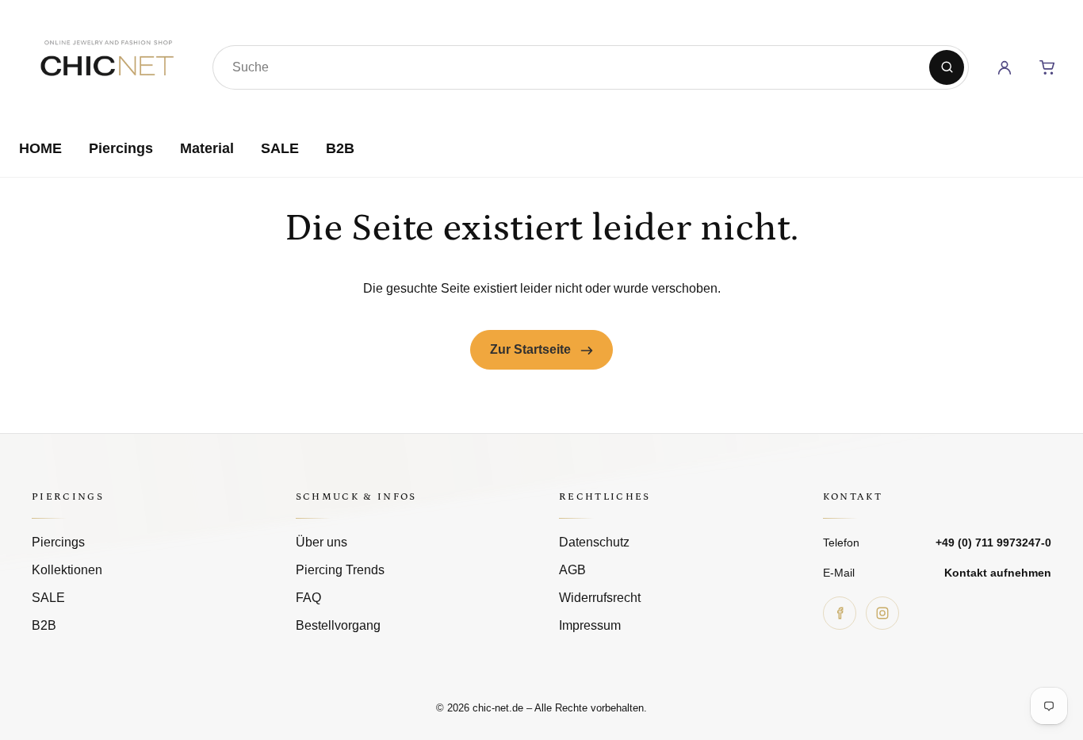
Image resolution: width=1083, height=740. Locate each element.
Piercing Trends (340, 570)
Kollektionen (67, 570)
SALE (280, 148)
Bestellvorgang (338, 625)
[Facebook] (839, 613)
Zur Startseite (532, 349)
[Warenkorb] (1047, 67)
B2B (340, 148)
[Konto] (1004, 67)
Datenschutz (594, 542)
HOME (40, 148)
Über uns (321, 542)
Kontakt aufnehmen (997, 572)
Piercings (121, 148)
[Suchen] (946, 67)
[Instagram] (882, 613)
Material (207, 148)
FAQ (308, 597)
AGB (572, 570)
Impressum (590, 625)
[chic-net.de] (106, 64)
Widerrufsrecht (600, 597)
